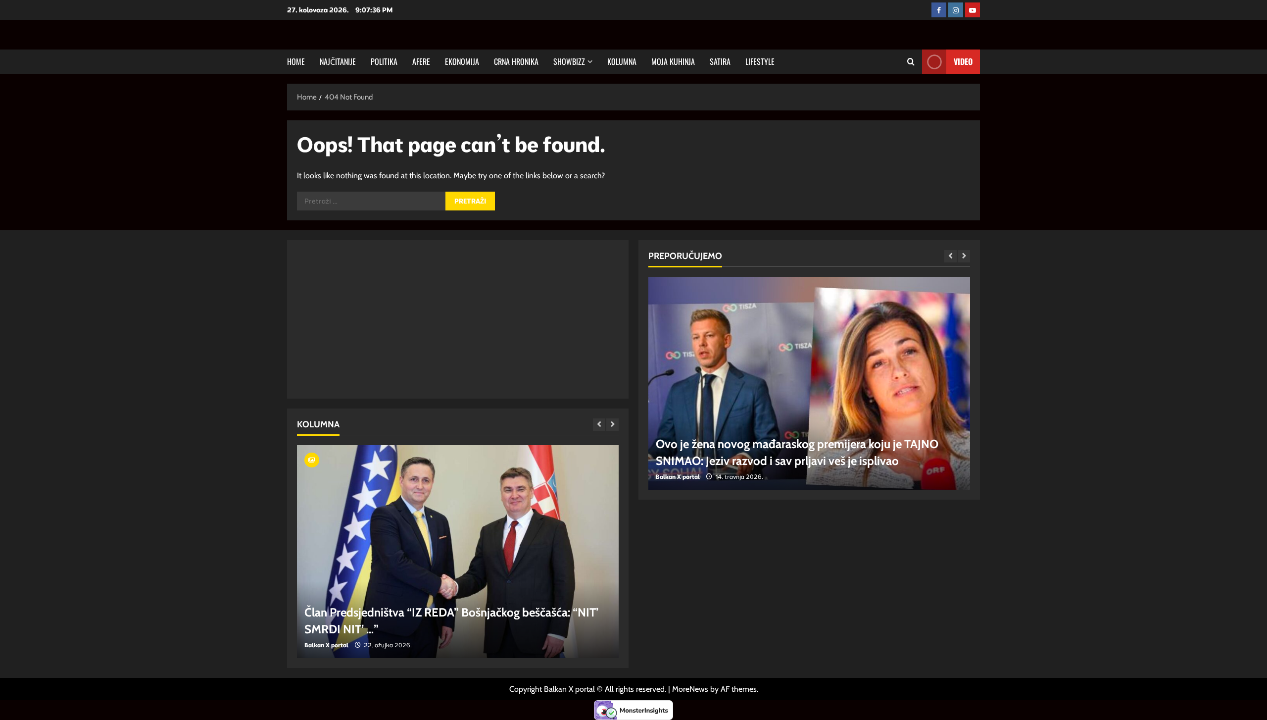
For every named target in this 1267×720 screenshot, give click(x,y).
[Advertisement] (458, 319)
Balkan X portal (326, 645)
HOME (296, 61)
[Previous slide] (599, 424)
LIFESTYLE (760, 61)
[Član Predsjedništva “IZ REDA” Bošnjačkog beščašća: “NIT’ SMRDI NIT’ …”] (458, 551)
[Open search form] (911, 61)
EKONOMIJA (462, 61)
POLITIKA (384, 61)
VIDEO (963, 61)
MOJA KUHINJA (673, 61)
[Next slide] (612, 424)
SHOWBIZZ (569, 61)
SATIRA (720, 61)
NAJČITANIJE (338, 61)
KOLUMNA (621, 61)
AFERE (421, 61)
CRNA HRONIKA (516, 61)
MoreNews (690, 689)
